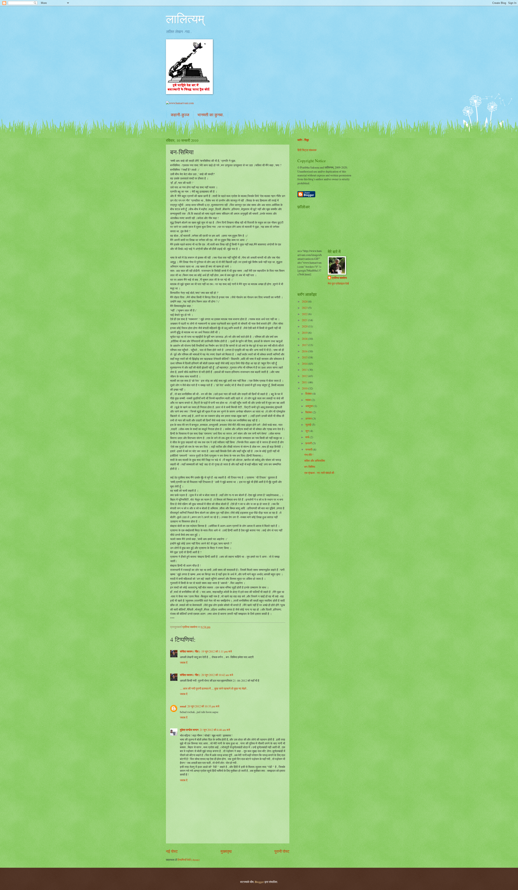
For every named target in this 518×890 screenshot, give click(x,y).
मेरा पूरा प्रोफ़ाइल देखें (338, 283)
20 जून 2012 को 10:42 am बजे (217, 675)
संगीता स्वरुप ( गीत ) (190, 651)
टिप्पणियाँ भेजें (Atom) (188, 860)
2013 (305, 370)
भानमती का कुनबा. (210, 114)
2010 (305, 388)
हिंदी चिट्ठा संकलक (306, 150)
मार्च (307, 437)
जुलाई (308, 424)
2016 (305, 351)
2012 (305, 376)
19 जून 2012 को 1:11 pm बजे (216, 651)
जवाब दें (183, 662)
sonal (183, 706)
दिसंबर (308, 393)
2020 (305, 326)
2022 (305, 314)
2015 (305, 357)
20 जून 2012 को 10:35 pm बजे (203, 706)
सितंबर (309, 412)
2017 (305, 345)
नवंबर (308, 400)
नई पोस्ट (172, 851)
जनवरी (309, 449)
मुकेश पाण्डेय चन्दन (189, 730)
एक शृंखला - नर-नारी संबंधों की (319, 473)
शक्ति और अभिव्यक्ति (314, 461)
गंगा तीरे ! (308, 455)
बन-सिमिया (309, 467)
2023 (305, 308)
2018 (305, 339)
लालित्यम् (185, 19)
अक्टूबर (309, 406)
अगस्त (308, 418)
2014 (305, 364)
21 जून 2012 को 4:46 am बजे (215, 730)
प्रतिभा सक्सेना (339, 278)
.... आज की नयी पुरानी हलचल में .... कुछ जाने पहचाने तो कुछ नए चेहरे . (213, 688)
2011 (305, 382)
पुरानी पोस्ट (281, 851)
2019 (305, 333)
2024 (305, 301)
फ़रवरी (308, 443)
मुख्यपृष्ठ (226, 851)
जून (307, 431)
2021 (305, 320)
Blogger (259, 882)
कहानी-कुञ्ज (180, 114)
